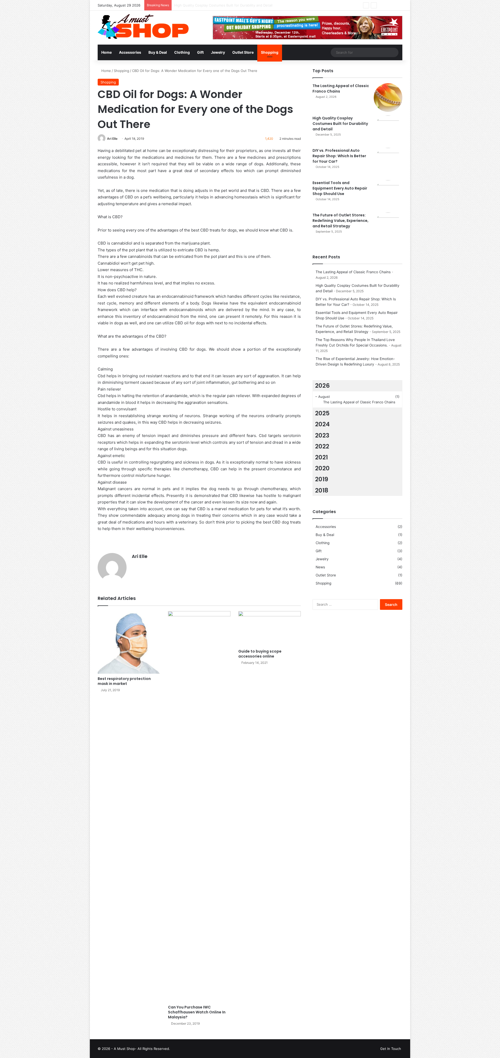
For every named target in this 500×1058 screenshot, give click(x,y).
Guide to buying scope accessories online (260, 654)
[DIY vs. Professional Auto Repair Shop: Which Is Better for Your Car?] (388, 162)
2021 (321, 457)
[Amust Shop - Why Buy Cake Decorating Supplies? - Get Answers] (143, 27)
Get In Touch (390, 1049)
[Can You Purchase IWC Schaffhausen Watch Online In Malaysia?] (199, 806)
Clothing (182, 52)
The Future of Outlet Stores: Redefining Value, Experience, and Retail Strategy (340, 220)
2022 (322, 446)
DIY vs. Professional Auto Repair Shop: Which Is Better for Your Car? (229, 5)
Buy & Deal (157, 52)
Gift (200, 52)
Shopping (269, 52)
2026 (322, 385)
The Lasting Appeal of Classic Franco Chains (353, 272)
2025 (322, 413)
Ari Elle (112, 139)
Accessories (130, 52)
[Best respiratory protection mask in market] (129, 642)
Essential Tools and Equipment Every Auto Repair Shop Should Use (339, 188)
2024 (322, 424)
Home (106, 52)
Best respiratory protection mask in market (124, 681)
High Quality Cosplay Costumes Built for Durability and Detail (340, 123)
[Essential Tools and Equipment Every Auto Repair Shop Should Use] (388, 194)
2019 (321, 479)
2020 (322, 468)
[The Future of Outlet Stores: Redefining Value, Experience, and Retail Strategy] (388, 226)
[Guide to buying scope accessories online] (269, 628)
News (320, 567)
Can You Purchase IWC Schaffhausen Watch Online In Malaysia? (197, 1012)
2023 (322, 435)
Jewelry (218, 52)
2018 (321, 490)
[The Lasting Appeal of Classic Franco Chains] (388, 97)
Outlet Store (243, 52)
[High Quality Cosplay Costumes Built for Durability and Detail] (388, 129)
